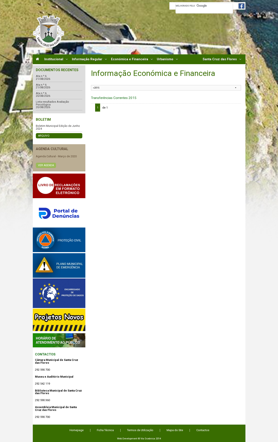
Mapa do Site (175, 430)
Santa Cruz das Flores (220, 59)
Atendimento (59, 340)
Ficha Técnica (105, 430)
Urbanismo (165, 59)
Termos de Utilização (140, 430)
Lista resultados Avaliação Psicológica (52, 103)
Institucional (53, 59)
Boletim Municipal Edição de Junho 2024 (58, 127)
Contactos (45, 354)
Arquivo (44, 135)
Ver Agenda (46, 165)
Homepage (77, 430)
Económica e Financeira (129, 59)
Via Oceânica (148, 438)
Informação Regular (87, 59)
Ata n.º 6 (41, 76)
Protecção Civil (59, 240)
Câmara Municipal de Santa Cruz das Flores (48, 31)
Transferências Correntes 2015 (113, 98)
